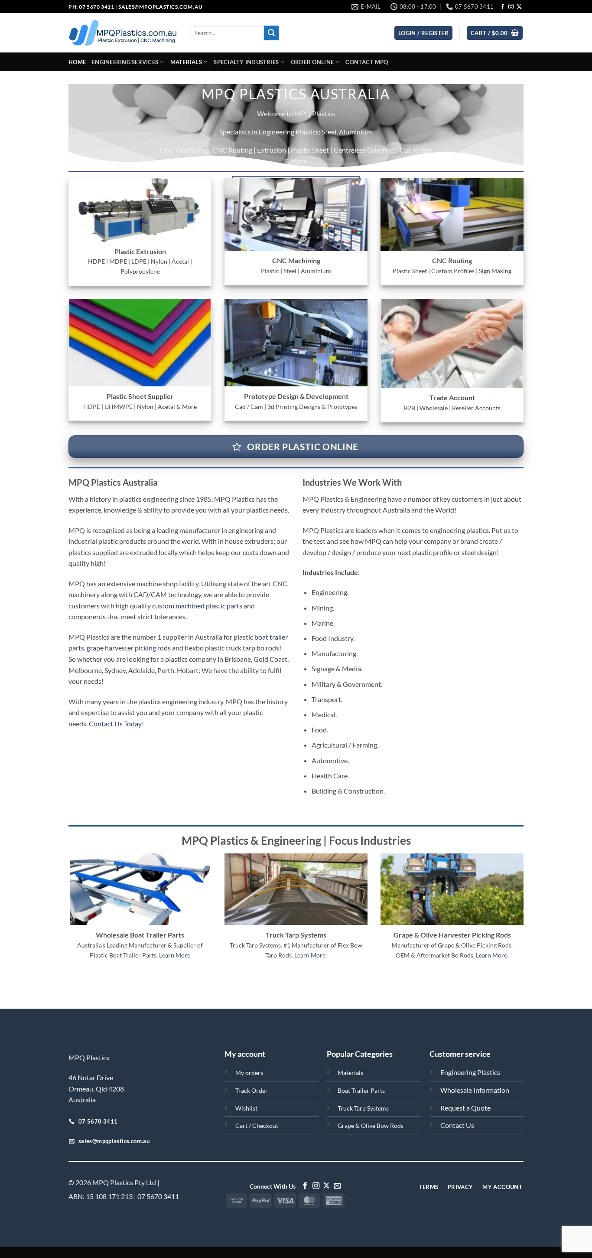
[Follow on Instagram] (511, 7)
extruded (143, 552)
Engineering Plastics (470, 1072)
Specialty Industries (246, 62)
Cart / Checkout (256, 1125)
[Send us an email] (337, 1186)
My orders (249, 1072)
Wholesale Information (474, 1090)
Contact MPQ (366, 62)
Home (77, 62)
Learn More (174, 955)
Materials (186, 62)
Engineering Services (125, 62)
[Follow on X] (519, 7)
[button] (495, 33)
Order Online (312, 62)
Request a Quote (465, 1108)
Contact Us (457, 1125)
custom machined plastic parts (197, 605)
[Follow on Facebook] (502, 7)
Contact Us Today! (116, 723)
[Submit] (271, 33)
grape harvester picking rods (129, 648)
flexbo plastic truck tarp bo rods (232, 648)
